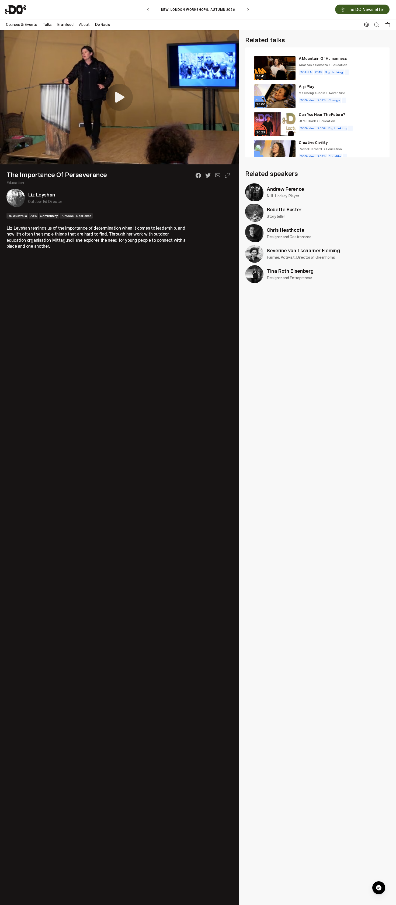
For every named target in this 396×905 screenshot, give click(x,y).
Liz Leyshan (41, 195)
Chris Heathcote (285, 230)
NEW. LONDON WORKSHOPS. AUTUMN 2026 (198, 10)
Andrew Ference (285, 189)
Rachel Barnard (310, 149)
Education (15, 182)
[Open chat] (378, 887)
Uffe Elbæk (307, 121)
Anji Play (306, 86)
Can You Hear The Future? (322, 114)
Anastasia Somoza (313, 65)
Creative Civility (313, 142)
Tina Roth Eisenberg (290, 271)
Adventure (337, 93)
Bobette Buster (284, 209)
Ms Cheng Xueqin (312, 93)
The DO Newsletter (365, 9)
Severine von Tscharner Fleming (303, 250)
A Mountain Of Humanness (323, 58)
